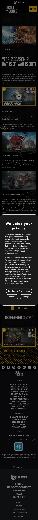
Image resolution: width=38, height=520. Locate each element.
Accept (26, 297)
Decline (12, 297)
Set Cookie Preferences (19, 291)
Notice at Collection (19, 246)
